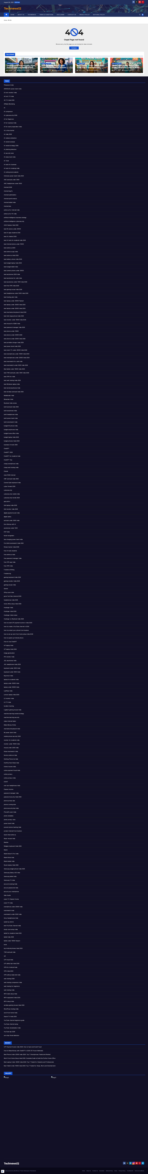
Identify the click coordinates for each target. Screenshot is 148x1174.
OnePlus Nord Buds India (11, 763)
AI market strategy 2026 (11, 145)
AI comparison (8, 111)
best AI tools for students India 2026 (15, 240)
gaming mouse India (10, 585)
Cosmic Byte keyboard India (12, 482)
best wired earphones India (12, 388)
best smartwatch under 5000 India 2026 (16, 365)
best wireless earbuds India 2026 (14, 391)
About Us (21, 14)
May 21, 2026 (117, 70)
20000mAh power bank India (12, 89)
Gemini (6, 588)
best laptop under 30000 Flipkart (14, 301)
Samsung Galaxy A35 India (12, 872)
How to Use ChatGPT (10, 641)
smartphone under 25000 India (13, 906)
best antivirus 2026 (9, 248)
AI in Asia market (9, 130)
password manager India (11, 793)
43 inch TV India (9, 96)
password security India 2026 (13, 797)
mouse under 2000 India (11, 747)
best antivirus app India (11, 251)
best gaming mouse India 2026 (13, 289)
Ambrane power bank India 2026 (14, 176)
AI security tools (9, 153)
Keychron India (8, 675)
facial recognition (9, 535)
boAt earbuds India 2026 (11, 407)
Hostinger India (8, 607)
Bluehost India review (10, 403)
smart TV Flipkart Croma (11, 899)
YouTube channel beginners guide (14, 1020)
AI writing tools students (11, 172)
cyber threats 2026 (9, 486)
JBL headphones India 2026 (12, 664)
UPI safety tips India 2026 (11, 963)
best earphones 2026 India (12, 274)
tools (5, 944)
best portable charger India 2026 (14, 342)
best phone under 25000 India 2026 (14, 338)
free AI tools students (10, 551)
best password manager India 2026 (14, 327)
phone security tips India (11, 808)
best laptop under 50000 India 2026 (14, 308)
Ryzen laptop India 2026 (11, 865)
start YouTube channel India (12, 925)
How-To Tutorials (46, 63)
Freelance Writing (9, 569)
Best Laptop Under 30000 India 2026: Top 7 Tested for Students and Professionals (29, 1062)
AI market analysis (9, 142)
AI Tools (6, 161)
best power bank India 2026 (12, 346)
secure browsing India (10, 884)
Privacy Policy (84, 14)
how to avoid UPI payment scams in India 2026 (18, 622)
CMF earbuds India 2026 (11, 479)
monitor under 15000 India (12, 744)
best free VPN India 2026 (11, 285)
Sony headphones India (11, 918)
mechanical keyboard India (12, 728)
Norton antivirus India (10, 755)
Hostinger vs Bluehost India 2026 (14, 619)
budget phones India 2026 (12, 441)
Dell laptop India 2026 (10, 505)
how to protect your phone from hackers (16, 630)
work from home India (10, 1012)
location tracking (9, 706)
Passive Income (8, 789)
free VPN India (8, 566)
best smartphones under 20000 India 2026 (17, 357)
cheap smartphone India (11, 463)
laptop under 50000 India (11, 687)
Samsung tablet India (10, 876)
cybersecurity (8, 490)
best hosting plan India (10, 297)
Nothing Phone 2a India (11, 759)
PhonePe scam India (10, 812)
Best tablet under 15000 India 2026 (14, 369)
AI (4, 107)
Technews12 (12, 8)
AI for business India (10, 123)
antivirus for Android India (12, 210)
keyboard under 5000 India (12, 672)
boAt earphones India (10, 410)
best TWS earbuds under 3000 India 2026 (16, 373)
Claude (6, 471)
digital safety (7, 516)
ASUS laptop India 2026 (11, 225)
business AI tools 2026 (10, 445)
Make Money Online (10, 725)
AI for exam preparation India (13, 126)
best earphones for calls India (13, 278)
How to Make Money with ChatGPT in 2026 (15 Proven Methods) (54, 67)
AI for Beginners (9, 119)
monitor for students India (11, 740)
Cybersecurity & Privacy (12, 63)
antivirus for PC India (10, 214)
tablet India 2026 (9, 937)
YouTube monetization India (12, 1028)
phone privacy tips (9, 800)
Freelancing (7, 573)
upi (5, 956)
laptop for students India (11, 679)
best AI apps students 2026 (12, 232)
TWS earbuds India (9, 952)
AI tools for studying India (11, 168)
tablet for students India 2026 (13, 933)
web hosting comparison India (13, 982)
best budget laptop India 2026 (13, 263)
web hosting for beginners (12, 986)
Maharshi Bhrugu (24, 70)
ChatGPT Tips (8, 460)
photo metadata (8, 816)
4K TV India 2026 (9, 100)
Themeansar (33, 1170)
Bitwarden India (8, 399)
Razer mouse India (9, 838)
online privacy (8, 774)
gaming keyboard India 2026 (12, 577)
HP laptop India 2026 (10, 649)
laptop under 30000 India (11, 683)
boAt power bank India (11, 418)
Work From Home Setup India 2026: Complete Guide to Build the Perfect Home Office (125, 67)
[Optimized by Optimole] (2, 1171)
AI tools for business (10, 164)
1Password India (9, 85)
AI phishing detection (10, 149)
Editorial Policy (99, 14)
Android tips (7, 206)
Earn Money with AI (10, 524)
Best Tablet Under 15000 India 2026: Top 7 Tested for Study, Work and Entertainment (29, 1066)
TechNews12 (32, 14)
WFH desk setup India (10, 994)
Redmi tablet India (9, 861)
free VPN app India (9, 562)
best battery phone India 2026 (13, 259)
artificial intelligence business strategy (15, 217)
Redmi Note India (9, 857)
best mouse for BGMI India (12, 323)
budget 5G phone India (10, 426)
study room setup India (11, 929)
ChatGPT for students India (12, 456)
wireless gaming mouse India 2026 (14, 1005)
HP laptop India (8, 645)
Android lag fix (8, 191)
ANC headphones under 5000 (13, 183)
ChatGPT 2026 (8, 452)
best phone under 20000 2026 (13, 335)
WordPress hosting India (11, 1009)
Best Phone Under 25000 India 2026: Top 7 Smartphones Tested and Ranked (90, 67)
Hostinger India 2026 (10, 611)
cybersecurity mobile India (12, 494)
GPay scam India (9, 592)
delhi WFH (7, 501)
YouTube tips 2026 (9, 1031)
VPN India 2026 (8, 971)
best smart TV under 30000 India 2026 (15, 350)
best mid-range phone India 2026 (14, 316)
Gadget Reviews (80, 63)
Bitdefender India (9, 395)
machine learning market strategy (14, 713)
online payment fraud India (12, 770)
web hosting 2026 (9, 978)
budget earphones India (11, 429)
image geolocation (9, 653)
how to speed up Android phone (13, 638)
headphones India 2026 (11, 600)
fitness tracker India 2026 (11, 547)
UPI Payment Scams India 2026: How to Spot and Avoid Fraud (21, 66)
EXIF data (7, 532)
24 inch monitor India (10, 92)
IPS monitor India (9, 657)
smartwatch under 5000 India (13, 914)
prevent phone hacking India (12, 827)
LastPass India (8, 691)
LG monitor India (9, 698)
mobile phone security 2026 (12, 736)
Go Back (74, 48)
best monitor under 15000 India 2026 (15, 320)
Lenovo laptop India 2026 (11, 694)
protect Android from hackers (13, 831)
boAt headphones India (11, 414)
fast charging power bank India (13, 539)
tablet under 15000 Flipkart (12, 941)
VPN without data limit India (12, 975)
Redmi (5, 850)
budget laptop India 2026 (11, 437)
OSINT (6, 782)
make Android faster (10, 721)
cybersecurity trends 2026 (12, 498)
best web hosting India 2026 (12, 380)
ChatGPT (6, 448)
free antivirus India (9, 554)
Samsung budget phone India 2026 (14, 869)
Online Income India (10, 766)
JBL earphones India (10, 660)
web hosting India (9, 990)
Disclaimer (60, 14)
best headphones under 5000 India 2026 (16, 293)
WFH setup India (9, 1001)
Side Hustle (7, 895)
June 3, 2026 (82, 70)
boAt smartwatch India (10, 422)
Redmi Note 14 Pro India (11, 853)
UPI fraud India (8, 959)
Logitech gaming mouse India (12, 710)
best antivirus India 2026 (11, 255)
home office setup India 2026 (12, 604)
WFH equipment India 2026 (12, 997)
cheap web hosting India (11, 467)
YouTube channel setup (11, 1024)
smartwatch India (9, 910)
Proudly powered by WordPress (11, 1170)
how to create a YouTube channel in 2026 (16, 626)
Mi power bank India (10, 732)
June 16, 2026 (47, 70)
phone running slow (10, 804)
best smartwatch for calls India (13, 361)
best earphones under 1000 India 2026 (15, 282)
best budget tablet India (11, 267)
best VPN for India (9, 376)
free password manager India (12, 558)
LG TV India (7, 702)
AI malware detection (10, 138)
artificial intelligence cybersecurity (14, 221)
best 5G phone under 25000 (12, 229)
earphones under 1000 (11, 528)
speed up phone (9, 922)
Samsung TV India (9, 880)
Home (12, 14)
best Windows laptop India (12, 384)
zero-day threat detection (11, 1035)
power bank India (9, 823)
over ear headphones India (12, 785)
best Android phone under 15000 (14, 244)
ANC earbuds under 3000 (11, 179)
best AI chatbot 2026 (10, 236)
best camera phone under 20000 (14, 270)
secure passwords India (11, 888)
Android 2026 (8, 187)
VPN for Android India (10, 967)
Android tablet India (10, 202)
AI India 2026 (8, 134)
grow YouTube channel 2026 (12, 596)
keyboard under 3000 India (12, 668)
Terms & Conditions (46, 14)
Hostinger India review (10, 615)
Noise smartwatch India (11, 751)
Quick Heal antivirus (10, 835)
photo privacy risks (9, 819)
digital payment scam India (12, 513)
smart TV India (8, 903)
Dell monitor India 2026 (11, 509)
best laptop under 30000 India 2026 (14, 304)
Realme (6, 842)
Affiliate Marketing (9, 104)
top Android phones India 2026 (13, 948)
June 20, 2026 (12, 70)
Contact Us (72, 14)
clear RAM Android (9, 475)
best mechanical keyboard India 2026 (15, 312)
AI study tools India (9, 157)
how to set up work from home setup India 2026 (18, 634)
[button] (139, 14)
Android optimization (10, 195)
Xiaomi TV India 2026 (10, 1016)
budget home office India (11, 433)
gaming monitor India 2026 (12, 581)
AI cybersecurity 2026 (10, 115)
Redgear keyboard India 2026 (13, 846)
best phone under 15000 (11, 331)
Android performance (10, 198)
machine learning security (11, 717)
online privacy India (10, 778)
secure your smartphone (11, 891)
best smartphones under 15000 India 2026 (16, 354)
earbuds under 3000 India (11, 520)
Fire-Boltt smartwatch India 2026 (14, 543)
